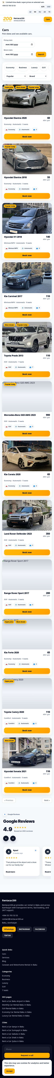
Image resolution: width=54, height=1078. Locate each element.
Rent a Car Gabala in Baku (13, 1034)
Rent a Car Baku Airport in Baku (16, 1001)
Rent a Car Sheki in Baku (13, 1037)
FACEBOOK (40, 929)
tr (49, 12)
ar (45, 12)
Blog (4, 961)
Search (41, 54)
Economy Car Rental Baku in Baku (17, 1012)
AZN (42, 7)
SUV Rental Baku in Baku (13, 1008)
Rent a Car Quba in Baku (13, 1041)
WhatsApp (9, 929)
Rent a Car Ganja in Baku (13, 1026)
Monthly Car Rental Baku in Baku (16, 1005)
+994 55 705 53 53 (9, 6)
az (30, 12)
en (35, 12)
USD (48, 7)
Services (5, 957)
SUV (44, 67)
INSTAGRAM (24, 929)
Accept (9, 1071)
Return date (8, 50)
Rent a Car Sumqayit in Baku (14, 1030)
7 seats (5, 990)
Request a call (27, 1055)
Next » (47, 800)
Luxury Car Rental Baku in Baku (16, 1015)
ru (40, 12)
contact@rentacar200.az (12, 919)
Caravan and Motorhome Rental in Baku (19, 965)
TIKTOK (7, 935)
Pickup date (8, 40)
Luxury (34, 67)
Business (23, 67)
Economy (10, 67)
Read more (10, 872)
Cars (48, 19)
